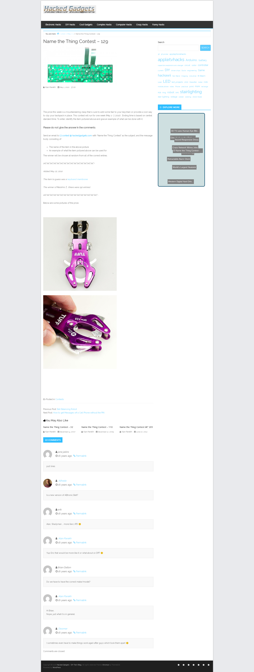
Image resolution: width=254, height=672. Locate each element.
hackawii (164, 75)
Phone (177, 86)
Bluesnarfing (181, 158)
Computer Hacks (124, 24)
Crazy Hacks (142, 24)
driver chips (175, 70)
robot (170, 92)
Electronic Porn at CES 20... (186, 136)
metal (200, 82)
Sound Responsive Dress (177, 133)
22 (74, 87)
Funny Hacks (158, 24)
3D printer (164, 54)
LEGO (186, 82)
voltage (174, 97)
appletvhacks (171, 59)
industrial (192, 76)
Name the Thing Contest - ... (189, 173)
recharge (204, 86)
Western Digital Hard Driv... (176, 178)
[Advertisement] (155, 9)
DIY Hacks (70, 24)
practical (184, 86)
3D (159, 54)
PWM (197, 86)
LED (166, 81)
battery (203, 60)
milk (206, 82)
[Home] (58, 33)
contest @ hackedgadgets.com (77, 135)
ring (164, 92)
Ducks (184, 70)
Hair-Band (176, 76)
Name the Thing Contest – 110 (97, 426)
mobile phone (163, 86)
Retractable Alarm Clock (189, 179)
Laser (160, 82)
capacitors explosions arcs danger (170, 65)
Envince (106, 665)
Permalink (81, 455)
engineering (192, 70)
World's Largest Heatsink (179, 145)
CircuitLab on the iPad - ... (180, 155)
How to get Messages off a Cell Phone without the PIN (78, 413)
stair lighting (163, 97)
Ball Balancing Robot (67, 409)
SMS (177, 92)
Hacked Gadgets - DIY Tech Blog (69, 665)
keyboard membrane (77, 179)
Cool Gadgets (86, 24)
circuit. (187, 65)
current (160, 70)
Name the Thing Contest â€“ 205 (136, 426)
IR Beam (201, 76)
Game (201, 70)
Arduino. (191, 60)
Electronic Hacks (53, 24)
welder (181, 97)
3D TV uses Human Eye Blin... (178, 161)
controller (203, 65)
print (191, 86)
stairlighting (191, 91)
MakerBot (193, 82)
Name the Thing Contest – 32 (58, 426)
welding (188, 97)
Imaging (184, 76)
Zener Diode (197, 97)
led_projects (177, 82)
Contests (59, 399)
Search (161, 42)
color (194, 65)
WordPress (57, 667)
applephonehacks (178, 54)
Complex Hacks (104, 24)
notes (172, 86)
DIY (167, 70)
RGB (159, 92)
